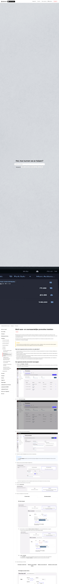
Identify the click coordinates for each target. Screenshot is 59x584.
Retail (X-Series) (11, 1)
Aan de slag (3, 331)
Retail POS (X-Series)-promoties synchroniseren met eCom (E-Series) (7, 368)
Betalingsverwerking (4, 336)
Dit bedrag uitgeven (47, 496)
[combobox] (29, 164)
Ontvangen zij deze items (22, 564)
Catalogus (3, 338)
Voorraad (2, 373)
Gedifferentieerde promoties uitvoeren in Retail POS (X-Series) (6, 358)
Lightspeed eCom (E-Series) (6, 384)
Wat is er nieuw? (4, 329)
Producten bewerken (5, 343)
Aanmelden (55, 1)
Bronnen (39, 1)
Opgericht (3, 380)
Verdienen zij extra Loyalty (52, 564)
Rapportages (3, 382)
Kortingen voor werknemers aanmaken (7, 365)
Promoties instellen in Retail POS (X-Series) (7, 351)
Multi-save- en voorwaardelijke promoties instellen (7, 354)
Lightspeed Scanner (4, 389)
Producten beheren (5, 345)
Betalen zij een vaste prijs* (42, 564)
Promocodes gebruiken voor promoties (6, 362)
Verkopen (2, 375)
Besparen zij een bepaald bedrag (32, 565)
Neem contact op (44, 1)
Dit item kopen (27, 496)
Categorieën (34, 1)
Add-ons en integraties (5, 391)
